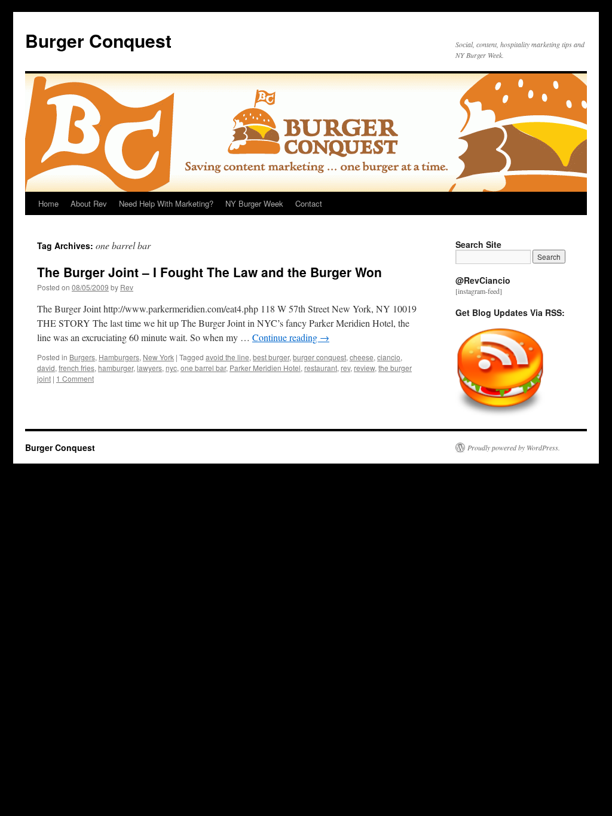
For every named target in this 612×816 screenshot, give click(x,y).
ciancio (388, 357)
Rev (126, 287)
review (364, 368)
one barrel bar (203, 368)
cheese (362, 357)
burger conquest (319, 357)
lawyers (149, 368)
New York (158, 357)
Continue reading (290, 337)
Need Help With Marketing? (166, 203)
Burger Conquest (98, 40)
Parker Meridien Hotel (265, 368)
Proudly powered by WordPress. (513, 447)
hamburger (115, 368)
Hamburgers (119, 357)
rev (345, 368)
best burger (271, 357)
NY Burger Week (254, 203)
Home (48, 203)
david (46, 368)
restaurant (320, 368)
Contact (308, 203)
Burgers (82, 357)
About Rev (89, 203)
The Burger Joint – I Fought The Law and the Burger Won (209, 272)
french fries (76, 368)
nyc (171, 368)
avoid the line (227, 357)
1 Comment (75, 378)
